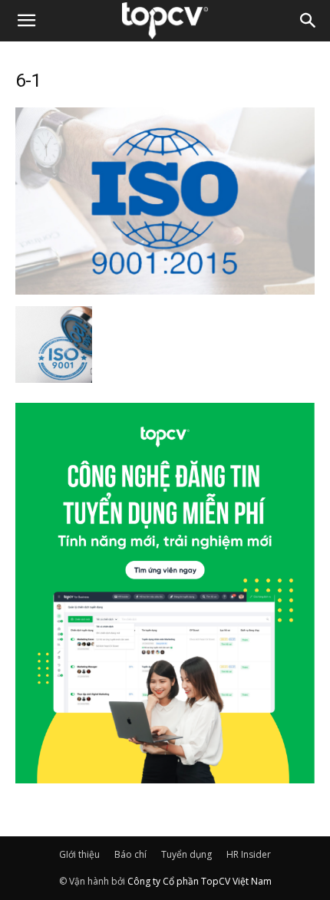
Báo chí (130, 854)
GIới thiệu (79, 854)
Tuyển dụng (186, 854)
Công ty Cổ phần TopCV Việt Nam (199, 881)
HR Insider (248, 854)
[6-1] (165, 290)
